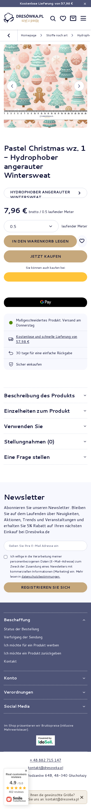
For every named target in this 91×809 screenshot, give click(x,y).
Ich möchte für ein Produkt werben (31, 645)
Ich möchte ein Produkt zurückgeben (32, 653)
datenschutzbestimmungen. (40, 576)
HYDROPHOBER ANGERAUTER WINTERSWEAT (40, 194)
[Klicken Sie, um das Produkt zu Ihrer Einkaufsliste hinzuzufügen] (82, 241)
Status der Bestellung (21, 629)
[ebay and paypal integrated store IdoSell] (45, 740)
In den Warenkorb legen (40, 241)
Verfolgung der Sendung (23, 637)
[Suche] (53, 18)
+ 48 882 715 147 (45, 760)
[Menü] (83, 18)
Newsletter (24, 496)
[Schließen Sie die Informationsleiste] (85, 4)
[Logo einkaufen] (24, 18)
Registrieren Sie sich (45, 587)
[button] (12, 86)
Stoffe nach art (56, 35)
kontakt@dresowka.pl (45, 767)
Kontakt (10, 661)
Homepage (28, 35)
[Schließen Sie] (81, 797)
